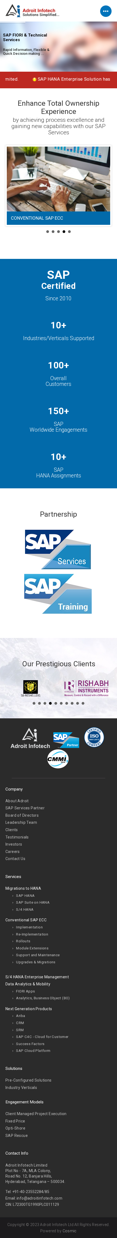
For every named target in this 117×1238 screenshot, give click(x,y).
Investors (13, 844)
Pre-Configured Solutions (28, 1080)
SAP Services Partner (25, 808)
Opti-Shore (15, 1128)
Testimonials (17, 837)
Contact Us (15, 858)
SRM (20, 1030)
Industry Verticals (21, 1087)
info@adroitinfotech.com (39, 1198)
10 (83, 703)
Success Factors (30, 1044)
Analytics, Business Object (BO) (43, 998)
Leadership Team (21, 822)
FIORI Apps (25, 991)
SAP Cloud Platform (33, 1050)
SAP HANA (25, 895)
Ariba (20, 1015)
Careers (12, 851)
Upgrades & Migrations (35, 962)
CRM (20, 1023)
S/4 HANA (24, 909)
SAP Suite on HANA (33, 902)
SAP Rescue (16, 1135)
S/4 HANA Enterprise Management (37, 977)
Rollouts (23, 941)
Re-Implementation (32, 934)
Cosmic (70, 1231)
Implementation (29, 927)
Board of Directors (22, 815)
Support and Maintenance (38, 955)
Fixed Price (15, 1121)
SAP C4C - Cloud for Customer (42, 1036)
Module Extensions (32, 948)
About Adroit (17, 801)
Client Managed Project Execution (36, 1114)
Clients (11, 830)
